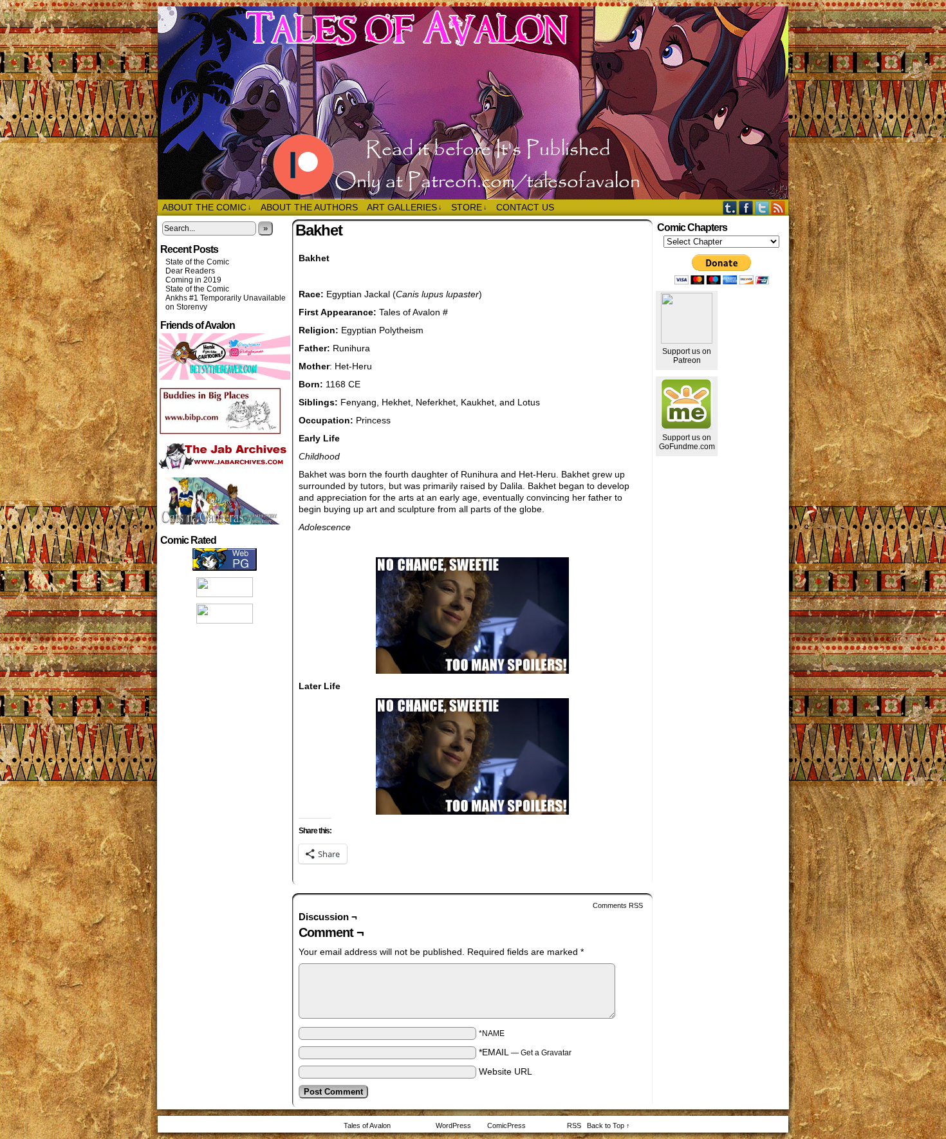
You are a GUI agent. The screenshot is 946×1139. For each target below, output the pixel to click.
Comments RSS (618, 905)
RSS (778, 207)
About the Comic (207, 207)
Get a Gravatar (546, 1052)
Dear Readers (190, 270)
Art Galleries (404, 207)
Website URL (505, 1071)
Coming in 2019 (193, 279)
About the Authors (309, 207)
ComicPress (506, 1125)
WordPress (453, 1125)
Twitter (762, 207)
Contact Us (525, 207)
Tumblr (730, 207)
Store (469, 207)
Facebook (746, 207)
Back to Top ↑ (608, 1125)
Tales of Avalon (479, 102)
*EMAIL (525, 1052)
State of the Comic (197, 261)
